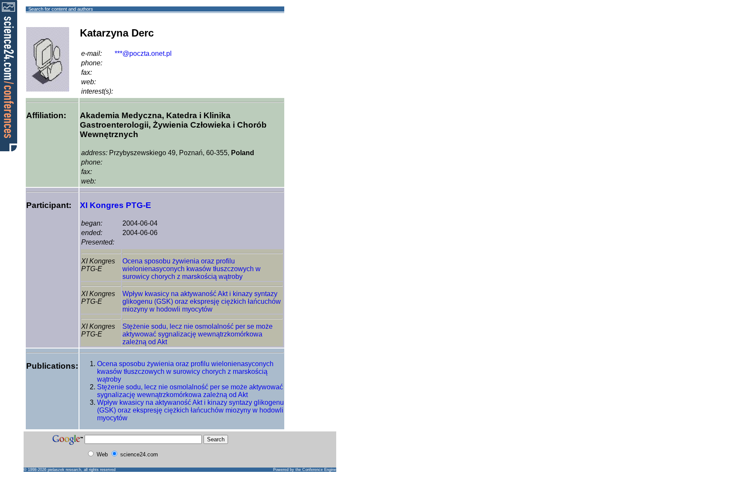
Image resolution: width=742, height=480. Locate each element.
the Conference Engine (315, 470)
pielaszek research (64, 470)
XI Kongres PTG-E (115, 205)
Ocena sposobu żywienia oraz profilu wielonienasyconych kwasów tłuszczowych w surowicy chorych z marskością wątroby (191, 268)
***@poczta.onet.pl (143, 53)
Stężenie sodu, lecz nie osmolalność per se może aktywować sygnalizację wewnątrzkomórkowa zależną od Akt (197, 334)
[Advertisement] (315, 40)
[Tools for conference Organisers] (8, 75)
